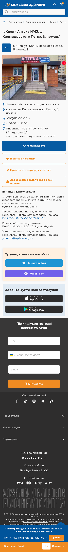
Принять (56, 537)
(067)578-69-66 (34, 218)
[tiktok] (25, 401)
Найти (7, 12)
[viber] (51, 401)
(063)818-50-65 (16, 118)
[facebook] (16, 401)
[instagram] (34, 401)
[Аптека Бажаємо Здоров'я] (4, 22)
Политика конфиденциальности (25, 537)
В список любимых (22, 158)
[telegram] (42, 401)
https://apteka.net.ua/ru (35, 521)
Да (46, 546)
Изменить (58, 546)
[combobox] (12, 355)
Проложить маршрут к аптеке (30, 170)
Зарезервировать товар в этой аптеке (31, 181)
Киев (54, 5)
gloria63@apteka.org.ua (17, 238)
